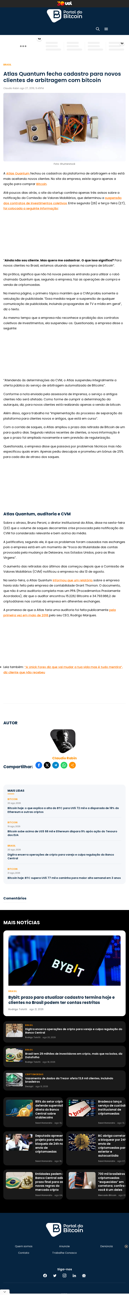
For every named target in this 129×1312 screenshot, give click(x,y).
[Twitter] (54, 1275)
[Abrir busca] (98, 29)
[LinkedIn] (74, 1275)
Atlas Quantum (18, 173)
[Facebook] (45, 1275)
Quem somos (23, 1246)
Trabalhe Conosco (64, 1253)
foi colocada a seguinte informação (30, 208)
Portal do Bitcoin (64, 15)
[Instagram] (64, 1275)
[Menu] (106, 29)
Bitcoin (41, 184)
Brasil (7, 64)
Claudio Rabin (64, 758)
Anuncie (64, 1246)
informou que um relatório (73, 580)
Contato (23, 1253)
